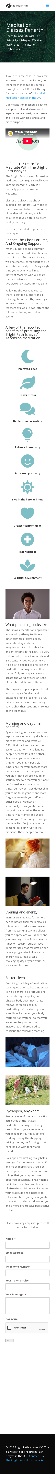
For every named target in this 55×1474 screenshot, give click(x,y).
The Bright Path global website (25, 1460)
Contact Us (36, 1456)
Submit (10, 1340)
